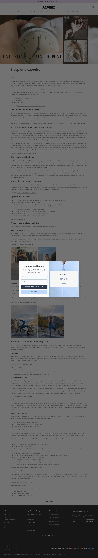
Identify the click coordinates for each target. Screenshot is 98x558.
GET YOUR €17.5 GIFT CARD (34, 287)
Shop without (34, 292)
